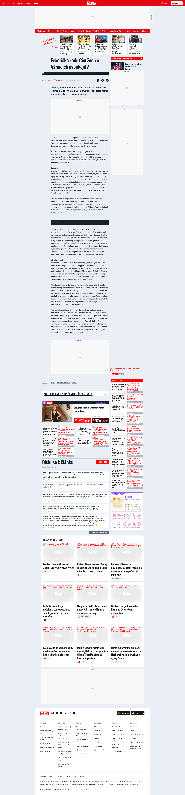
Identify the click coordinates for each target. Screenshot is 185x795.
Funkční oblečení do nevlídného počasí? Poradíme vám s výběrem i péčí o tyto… (118, 484)
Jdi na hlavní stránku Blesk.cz (123, 58)
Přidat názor (102, 462)
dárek (53, 383)
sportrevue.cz (99, 446)
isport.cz (62, 456)
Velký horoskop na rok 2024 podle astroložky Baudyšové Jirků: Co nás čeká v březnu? (84, 49)
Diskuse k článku (57, 462)
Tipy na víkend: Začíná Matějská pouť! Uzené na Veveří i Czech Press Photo (101, 48)
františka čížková (63, 383)
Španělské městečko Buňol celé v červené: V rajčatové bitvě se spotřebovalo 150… (50, 431)
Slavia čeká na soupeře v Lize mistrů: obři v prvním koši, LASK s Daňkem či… (50, 453)
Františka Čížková (53, 80)
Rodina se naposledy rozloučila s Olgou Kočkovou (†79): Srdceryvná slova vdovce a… (135, 49)
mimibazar (131, 445)
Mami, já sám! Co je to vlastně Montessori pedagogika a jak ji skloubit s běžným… (118, 441)
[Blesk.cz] (92, 3)
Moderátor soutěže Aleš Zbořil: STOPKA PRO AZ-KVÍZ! (119, 407)
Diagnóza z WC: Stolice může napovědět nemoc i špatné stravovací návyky (118, 452)
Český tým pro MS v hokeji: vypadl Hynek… (133, 66)
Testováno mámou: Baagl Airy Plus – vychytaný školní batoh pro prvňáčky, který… (118, 463)
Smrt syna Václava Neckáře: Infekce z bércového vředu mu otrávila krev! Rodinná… (118, 399)
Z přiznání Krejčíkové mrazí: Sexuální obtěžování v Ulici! (118, 430)
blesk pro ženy (133, 424)
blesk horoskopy (65, 446)
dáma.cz (131, 477)
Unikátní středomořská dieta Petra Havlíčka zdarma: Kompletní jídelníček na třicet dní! (118, 50)
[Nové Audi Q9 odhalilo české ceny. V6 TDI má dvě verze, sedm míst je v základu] (100, 431)
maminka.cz (132, 488)
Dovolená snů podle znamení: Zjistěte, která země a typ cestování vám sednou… (50, 442)
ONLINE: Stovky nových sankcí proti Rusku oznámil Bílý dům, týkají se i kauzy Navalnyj (67, 49)
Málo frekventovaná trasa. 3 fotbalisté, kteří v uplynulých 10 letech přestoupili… (84, 441)
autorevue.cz (99, 435)
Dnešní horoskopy (118, 494)
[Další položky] (147, 31)
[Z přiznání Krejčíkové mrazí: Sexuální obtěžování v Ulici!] (135, 430)
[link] (52, 713)
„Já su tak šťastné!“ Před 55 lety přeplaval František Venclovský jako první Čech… (118, 473)
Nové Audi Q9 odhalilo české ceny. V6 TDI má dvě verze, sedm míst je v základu (84, 431)
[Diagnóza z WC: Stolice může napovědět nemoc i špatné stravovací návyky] (135, 452)
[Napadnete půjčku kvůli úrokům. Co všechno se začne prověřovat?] (135, 420)
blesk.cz (62, 435)
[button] (123, 713)
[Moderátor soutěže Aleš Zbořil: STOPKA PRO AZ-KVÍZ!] (135, 409)
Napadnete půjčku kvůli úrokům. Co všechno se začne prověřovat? (118, 419)
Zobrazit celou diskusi (99, 532)
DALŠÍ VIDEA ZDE (101, 403)
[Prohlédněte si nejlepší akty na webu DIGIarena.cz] (126, 369)
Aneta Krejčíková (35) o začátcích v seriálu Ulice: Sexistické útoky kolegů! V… (119, 387)
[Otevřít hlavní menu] (3, 3)
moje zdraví (132, 456)
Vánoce (74, 383)
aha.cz (130, 413)
